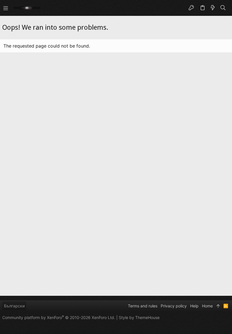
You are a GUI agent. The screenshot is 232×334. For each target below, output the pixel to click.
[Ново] (213, 8)
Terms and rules (142, 305)
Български (14, 305)
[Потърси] (223, 8)
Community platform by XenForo (58, 317)
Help (194, 305)
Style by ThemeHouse (139, 317)
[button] (5, 7)
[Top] (218, 306)
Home (207, 305)
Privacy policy (174, 305)
